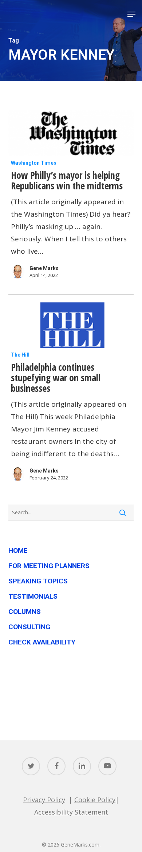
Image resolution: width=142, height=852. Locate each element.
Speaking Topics (38, 581)
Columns (24, 611)
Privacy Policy (44, 799)
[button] (131, 14)
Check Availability (41, 642)
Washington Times (33, 163)
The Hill (20, 355)
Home (18, 550)
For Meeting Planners (49, 566)
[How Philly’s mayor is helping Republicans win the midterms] (70, 133)
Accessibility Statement (71, 812)
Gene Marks (44, 268)
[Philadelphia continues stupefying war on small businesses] (70, 325)
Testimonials (33, 596)
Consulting (29, 627)
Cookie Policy (94, 799)
